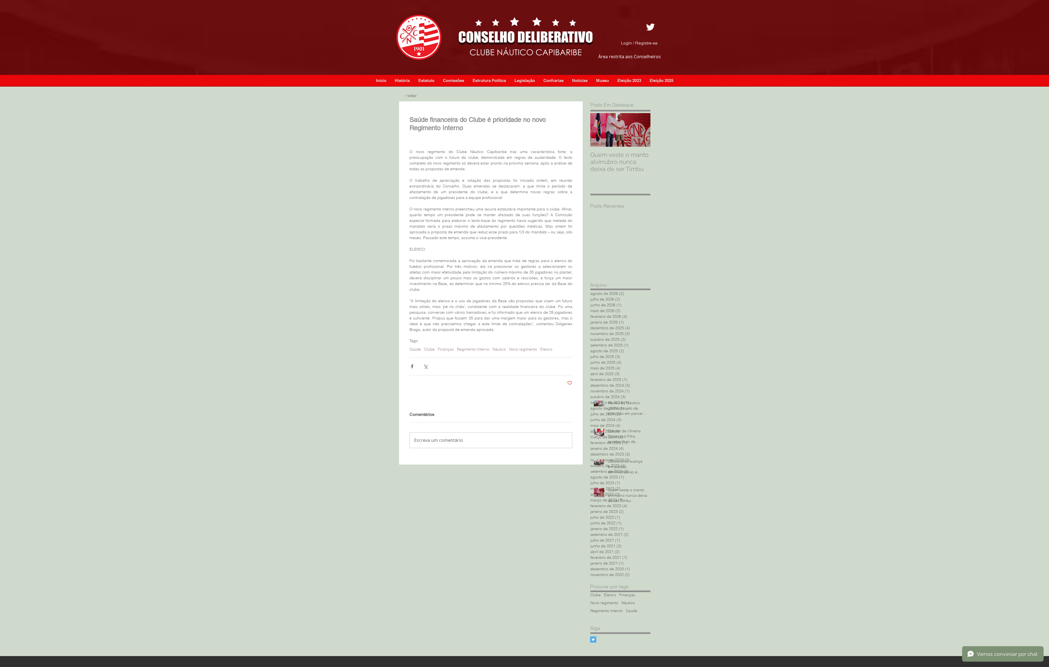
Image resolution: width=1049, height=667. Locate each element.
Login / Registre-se (639, 43)
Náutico (628, 603)
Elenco (610, 595)
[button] (580, 80)
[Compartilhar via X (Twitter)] (425, 366)
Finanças (627, 595)
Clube (595, 595)
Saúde (631, 611)
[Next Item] (641, 130)
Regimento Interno (606, 611)
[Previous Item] (599, 130)
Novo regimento (604, 603)
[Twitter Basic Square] (593, 639)
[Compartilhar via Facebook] (412, 366)
